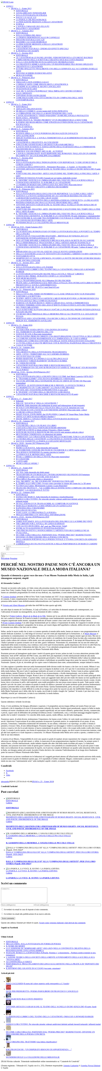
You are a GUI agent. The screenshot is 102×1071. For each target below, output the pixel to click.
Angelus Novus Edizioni (90, 1066)
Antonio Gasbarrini (70, 1066)
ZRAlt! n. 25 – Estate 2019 (42, 781)
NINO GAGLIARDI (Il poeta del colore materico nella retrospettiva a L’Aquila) (37, 984)
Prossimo (13, 558)
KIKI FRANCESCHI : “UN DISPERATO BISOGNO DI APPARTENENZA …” (39, 1049)
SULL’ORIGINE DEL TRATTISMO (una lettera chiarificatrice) (31, 1042)
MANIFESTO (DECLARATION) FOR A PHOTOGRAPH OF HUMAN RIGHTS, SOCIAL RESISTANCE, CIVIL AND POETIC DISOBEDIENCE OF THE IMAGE (52, 827)
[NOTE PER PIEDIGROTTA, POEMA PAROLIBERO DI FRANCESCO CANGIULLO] (8, 989)
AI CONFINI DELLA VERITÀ (19, 962)
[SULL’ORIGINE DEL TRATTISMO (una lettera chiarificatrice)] (8, 1040)
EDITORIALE (12, 801)
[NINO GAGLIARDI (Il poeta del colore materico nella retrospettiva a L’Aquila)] (8, 981)
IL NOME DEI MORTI (15, 946)
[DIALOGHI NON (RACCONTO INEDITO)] (8, 997)
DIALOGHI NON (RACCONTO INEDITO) (24, 999)
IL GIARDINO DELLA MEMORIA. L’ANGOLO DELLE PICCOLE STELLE (38, 836)
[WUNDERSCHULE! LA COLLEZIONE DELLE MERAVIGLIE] (8, 1055)
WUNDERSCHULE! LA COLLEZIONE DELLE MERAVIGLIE (33, 1057)
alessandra (5, 781)
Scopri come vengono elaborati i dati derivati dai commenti (62, 923)
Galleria (9, 803)
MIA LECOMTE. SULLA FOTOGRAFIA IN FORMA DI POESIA (33, 944)
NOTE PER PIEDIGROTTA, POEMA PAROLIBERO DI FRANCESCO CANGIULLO (42, 991)
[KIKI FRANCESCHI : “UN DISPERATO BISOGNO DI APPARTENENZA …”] (8, 1047)
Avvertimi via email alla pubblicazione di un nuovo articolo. (27, 914)
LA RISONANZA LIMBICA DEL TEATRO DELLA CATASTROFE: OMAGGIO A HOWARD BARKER (50, 1016)
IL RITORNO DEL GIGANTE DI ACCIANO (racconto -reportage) (33, 968)
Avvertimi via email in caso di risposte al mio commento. (26, 909)
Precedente (5, 558)
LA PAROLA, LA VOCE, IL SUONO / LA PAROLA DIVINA (31, 871)
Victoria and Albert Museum (14, 605)
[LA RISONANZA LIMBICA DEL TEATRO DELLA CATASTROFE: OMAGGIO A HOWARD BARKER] (8, 1014)
